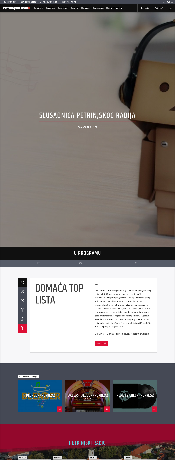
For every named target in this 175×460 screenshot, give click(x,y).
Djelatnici (64, 8)
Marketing (99, 8)
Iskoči (160, 8)
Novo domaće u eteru (29, 2)
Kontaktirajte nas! (69, 2)
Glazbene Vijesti (10, 2)
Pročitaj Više (101, 364)
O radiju (87, 8)
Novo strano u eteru (49, 2)
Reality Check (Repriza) (135, 416)
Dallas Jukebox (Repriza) (88, 416)
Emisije (76, 8)
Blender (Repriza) (40, 416)
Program (51, 8)
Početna (40, 8)
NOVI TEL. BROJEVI (115, 8)
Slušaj (146, 8)
